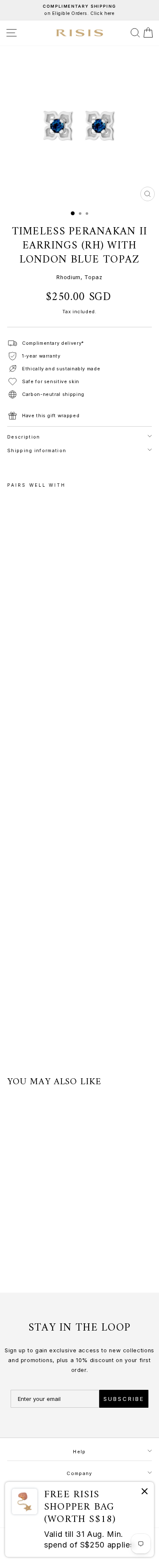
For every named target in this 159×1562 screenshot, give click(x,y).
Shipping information (36, 450)
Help (79, 1452)
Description (23, 437)
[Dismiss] (144, 1492)
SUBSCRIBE (123, 1398)
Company (79, 1473)
